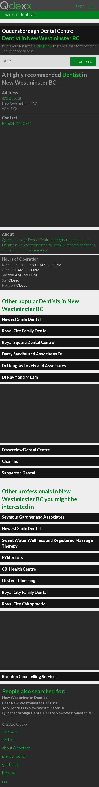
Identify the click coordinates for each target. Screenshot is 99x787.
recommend (83, 61)
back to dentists (20, 14)
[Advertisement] (49, 177)
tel (17, 123)
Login (80, 5)
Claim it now (43, 46)
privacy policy (14, 756)
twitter (8, 739)
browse (8, 772)
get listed (10, 764)
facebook (10, 731)
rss (4, 781)
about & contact (16, 747)
